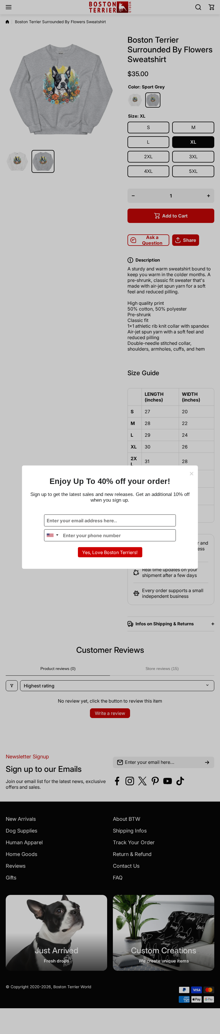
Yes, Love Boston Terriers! (110, 552)
